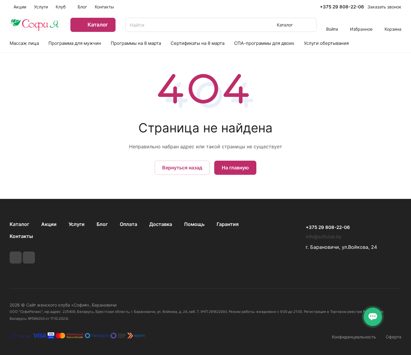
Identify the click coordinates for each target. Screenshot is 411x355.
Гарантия (228, 224)
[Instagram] (29, 258)
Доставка (160, 224)
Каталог (19, 224)
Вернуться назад (182, 168)
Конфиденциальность (354, 336)
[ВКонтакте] (16, 258)
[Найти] (309, 25)
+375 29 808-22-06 (342, 7)
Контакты (21, 236)
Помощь (194, 224)
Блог (102, 224)
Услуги (77, 224)
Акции (49, 224)
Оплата (128, 224)
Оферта (393, 336)
